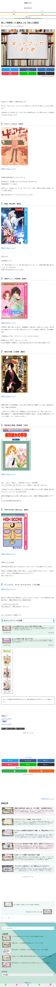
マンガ (4, 728)
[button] (46, 73)
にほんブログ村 (5, 719)
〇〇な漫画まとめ (20, 728)
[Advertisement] (28, 88)
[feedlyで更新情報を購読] (14, 771)
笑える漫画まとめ (11, 728)
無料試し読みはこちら (7, 169)
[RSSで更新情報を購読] (41, 771)
